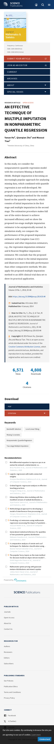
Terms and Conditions (12, 692)
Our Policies (8, 681)
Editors (7, 658)
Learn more (36, 734)
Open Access (9, 617)
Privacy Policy (9, 698)
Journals (7, 612)
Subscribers (9, 663)
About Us (7, 623)
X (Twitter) (12, 721)
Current (12, 72)
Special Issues (15, 91)
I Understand (44, 739)
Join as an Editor (17, 65)
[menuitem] (36, 4)
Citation (12, 413)
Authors (7, 646)
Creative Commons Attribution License (24, 346)
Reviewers (8, 652)
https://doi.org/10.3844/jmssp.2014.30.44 (29, 296)
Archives (12, 78)
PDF (10, 406)
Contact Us (8, 629)
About (10, 85)
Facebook (12, 715)
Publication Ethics (11, 686)
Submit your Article (19, 58)
